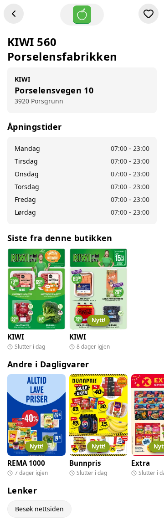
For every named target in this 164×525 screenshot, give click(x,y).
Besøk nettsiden (39, 508)
